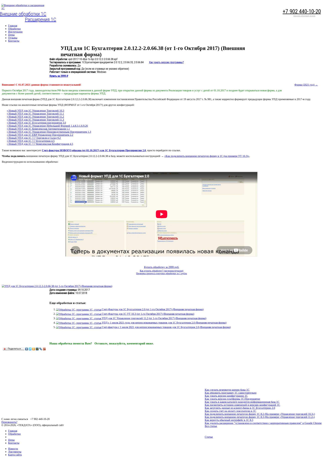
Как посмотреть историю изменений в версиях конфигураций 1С (242, 404)
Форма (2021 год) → (306, 84)
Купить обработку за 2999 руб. (161, 267)
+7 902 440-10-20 (302, 11)
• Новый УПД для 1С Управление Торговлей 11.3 (35, 119)
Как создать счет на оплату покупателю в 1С (230, 411)
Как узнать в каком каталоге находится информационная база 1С (242, 401)
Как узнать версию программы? (166, 62)
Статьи (209, 436)
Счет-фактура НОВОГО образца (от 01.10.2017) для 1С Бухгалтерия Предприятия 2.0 (94, 150)
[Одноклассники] (33, 349)
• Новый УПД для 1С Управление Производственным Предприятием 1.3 (49, 131)
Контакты (13, 443)
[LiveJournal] (41, 349)
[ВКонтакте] (26, 349)
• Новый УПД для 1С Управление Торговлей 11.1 (35, 113)
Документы (14, 451)
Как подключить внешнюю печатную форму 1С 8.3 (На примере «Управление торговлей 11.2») (260, 417)
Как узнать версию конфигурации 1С (226, 395)
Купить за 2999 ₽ (58, 76)
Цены (11, 439)
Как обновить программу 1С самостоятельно (230, 392)
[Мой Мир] (37, 349)
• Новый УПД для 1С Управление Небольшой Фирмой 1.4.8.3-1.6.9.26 (47, 125)
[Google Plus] (44, 349)
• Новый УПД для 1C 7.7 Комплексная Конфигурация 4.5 (40, 144)
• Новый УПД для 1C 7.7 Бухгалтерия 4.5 (31, 140)
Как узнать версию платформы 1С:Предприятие (232, 398)
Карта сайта (15, 454)
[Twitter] (30, 349)
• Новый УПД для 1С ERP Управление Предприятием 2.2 (40, 134)
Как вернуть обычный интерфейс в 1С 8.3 (229, 420)
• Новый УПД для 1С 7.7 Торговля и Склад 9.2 (34, 137)
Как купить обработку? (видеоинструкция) (161, 271)
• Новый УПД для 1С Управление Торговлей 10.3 (35, 110)
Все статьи (211, 426)
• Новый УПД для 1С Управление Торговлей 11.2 (35, 116)
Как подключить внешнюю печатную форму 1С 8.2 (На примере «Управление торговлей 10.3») (260, 414)
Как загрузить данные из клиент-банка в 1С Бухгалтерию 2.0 (240, 408)
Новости (13, 448)
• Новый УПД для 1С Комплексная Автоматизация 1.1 (38, 128)
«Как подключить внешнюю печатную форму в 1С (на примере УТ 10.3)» (206, 156)
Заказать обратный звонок (304, 16)
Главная (12, 430)
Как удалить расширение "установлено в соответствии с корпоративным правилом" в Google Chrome (263, 423)
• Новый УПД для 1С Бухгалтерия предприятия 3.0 (36, 122)
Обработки (14, 433)
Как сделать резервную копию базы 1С (227, 389)
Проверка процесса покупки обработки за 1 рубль (161, 273)
